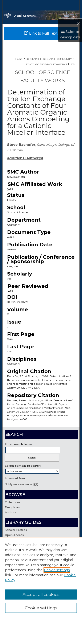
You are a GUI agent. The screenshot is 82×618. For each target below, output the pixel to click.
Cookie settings (57, 570)
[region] (41, 577)
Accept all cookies (41, 594)
